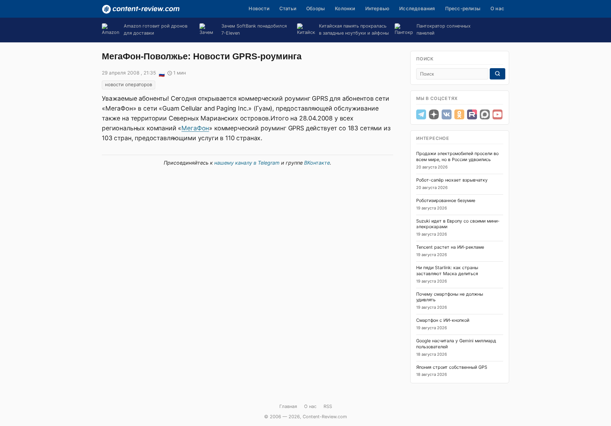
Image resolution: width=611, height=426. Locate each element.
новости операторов (128, 84)
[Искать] (497, 73)
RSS (328, 406)
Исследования (417, 8)
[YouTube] (497, 114)
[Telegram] (421, 114)
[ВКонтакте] (447, 114)
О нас (497, 8)
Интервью (377, 8)
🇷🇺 (161, 73)
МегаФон (195, 128)
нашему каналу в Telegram (247, 163)
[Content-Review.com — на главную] (141, 9)
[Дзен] (434, 114)
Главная (288, 406)
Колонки (345, 8)
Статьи (287, 8)
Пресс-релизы (463, 8)
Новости (259, 8)
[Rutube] (472, 114)
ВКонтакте (317, 163)
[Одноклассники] (459, 114)
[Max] (485, 114)
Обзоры (315, 8)
